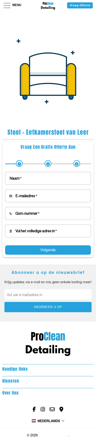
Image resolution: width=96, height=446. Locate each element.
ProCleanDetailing (53, 435)
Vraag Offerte (80, 5)
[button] (48, 421)
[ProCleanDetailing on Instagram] (43, 409)
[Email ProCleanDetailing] (52, 409)
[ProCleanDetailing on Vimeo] (61, 409)
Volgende (48, 250)
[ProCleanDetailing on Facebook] (34, 409)
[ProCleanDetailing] (48, 5)
